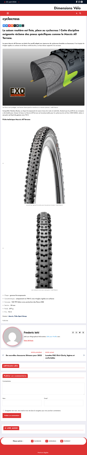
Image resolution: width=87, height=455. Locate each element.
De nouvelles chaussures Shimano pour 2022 (24, 355)
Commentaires (7, 381)
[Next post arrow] (83, 355)
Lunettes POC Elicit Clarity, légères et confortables (60, 356)
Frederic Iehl (31, 332)
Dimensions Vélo (67, 8)
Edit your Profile (52, 337)
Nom (4, 398)
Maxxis (11, 316)
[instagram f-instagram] (79, 2)
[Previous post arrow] (3, 355)
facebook (37, 441)
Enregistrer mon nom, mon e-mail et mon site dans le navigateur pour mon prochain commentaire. (33, 411)
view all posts (28, 340)
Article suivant (49, 352)
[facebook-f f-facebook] (77, 2)
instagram (52, 441)
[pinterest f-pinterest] (82, 2)
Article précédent (36, 352)
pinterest (67, 441)
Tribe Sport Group (20, 316)
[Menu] (8, 13)
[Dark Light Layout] (77, 13)
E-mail (45, 398)
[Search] (80, 13)
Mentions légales (43, 452)
